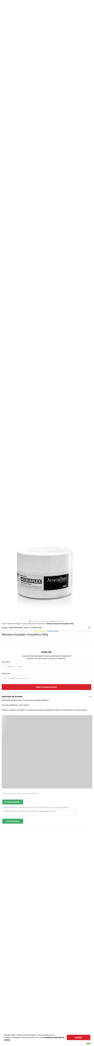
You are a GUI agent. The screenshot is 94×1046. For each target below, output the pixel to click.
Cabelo (24, 624)
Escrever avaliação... (12, 802)
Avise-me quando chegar (46, 687)
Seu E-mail (6, 673)
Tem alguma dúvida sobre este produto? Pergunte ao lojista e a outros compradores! (35, 807)
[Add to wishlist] (89, 628)
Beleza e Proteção (13, 624)
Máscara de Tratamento (36, 624)
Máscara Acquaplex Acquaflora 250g (60, 624)
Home (4, 624)
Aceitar (78, 1037)
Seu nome (6, 662)
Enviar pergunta (12, 821)
